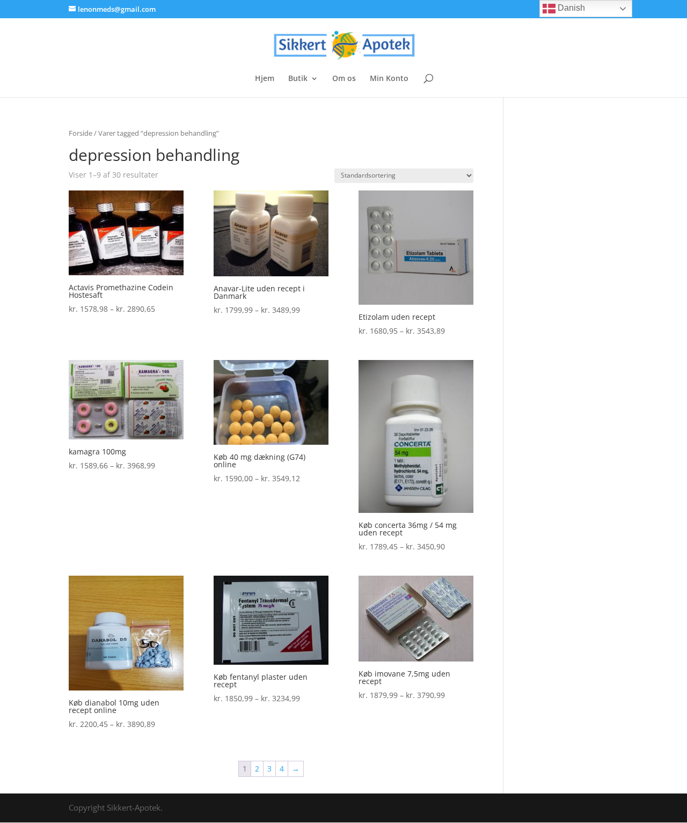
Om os (344, 79)
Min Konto (389, 79)
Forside (80, 133)
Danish (570, 7)
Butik (298, 79)
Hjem (264, 79)
